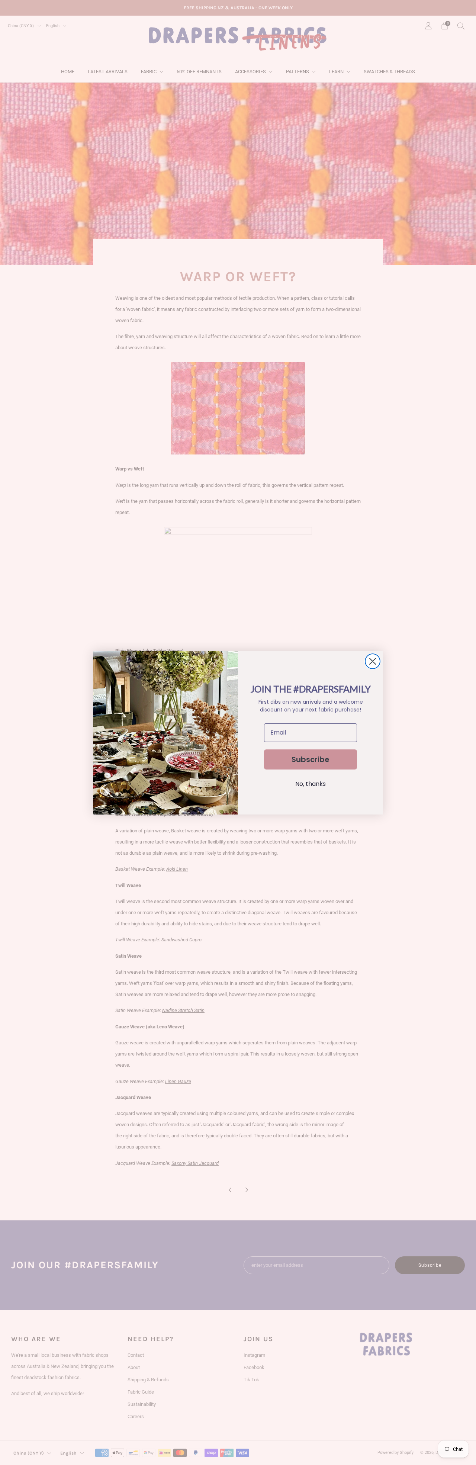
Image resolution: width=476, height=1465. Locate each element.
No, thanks (310, 784)
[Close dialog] (372, 661)
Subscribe (310, 759)
